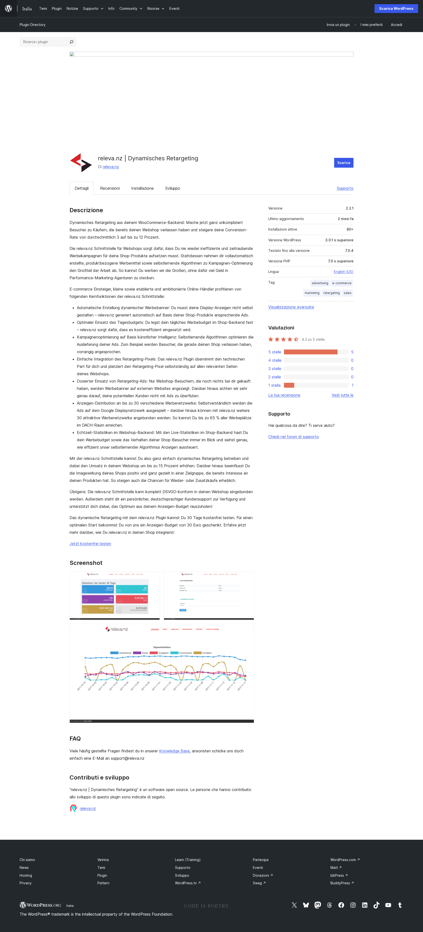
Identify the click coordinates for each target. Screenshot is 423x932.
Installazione (142, 188)
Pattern (103, 883)
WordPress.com (345, 860)
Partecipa (261, 860)
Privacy (26, 883)
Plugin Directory (33, 25)
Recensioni (110, 188)
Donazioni (263, 875)
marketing (312, 293)
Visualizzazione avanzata (291, 306)
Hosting (26, 875)
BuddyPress (342, 883)
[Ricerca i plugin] (71, 42)
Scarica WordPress (396, 8)
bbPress (339, 875)
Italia (70, 906)
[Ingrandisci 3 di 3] (247, 630)
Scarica (343, 163)
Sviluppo (172, 188)
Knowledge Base (174, 750)
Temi (101, 867)
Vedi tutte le (342, 395)
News (24, 867)
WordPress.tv (188, 883)
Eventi (258, 867)
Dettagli (82, 188)
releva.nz (111, 166)
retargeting (331, 293)
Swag (259, 883)
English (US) (343, 271)
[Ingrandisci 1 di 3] (153, 578)
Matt (336, 867)
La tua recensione (284, 395)
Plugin (102, 875)
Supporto (345, 188)
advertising (320, 283)
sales (348, 293)
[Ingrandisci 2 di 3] (247, 578)
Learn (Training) (188, 860)
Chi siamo (27, 860)
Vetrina (103, 860)
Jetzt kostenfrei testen (90, 543)
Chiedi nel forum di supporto (293, 436)
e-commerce (342, 283)
